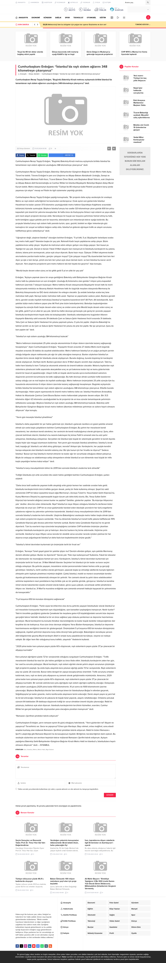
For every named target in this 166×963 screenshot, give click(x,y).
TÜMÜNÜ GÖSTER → (142, 25)
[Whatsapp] (42, 946)
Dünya (31, 74)
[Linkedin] (29, 946)
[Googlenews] (38, 946)
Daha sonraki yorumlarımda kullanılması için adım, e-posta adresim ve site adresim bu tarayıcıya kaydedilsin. (58, 789)
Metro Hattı (41, 749)
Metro (35, 749)
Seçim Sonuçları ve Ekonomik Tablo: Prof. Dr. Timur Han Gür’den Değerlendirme (30, 842)
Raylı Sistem (50, 749)
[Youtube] (33, 946)
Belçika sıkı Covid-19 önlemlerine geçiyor (141, 127)
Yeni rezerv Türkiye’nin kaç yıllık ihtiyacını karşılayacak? (140, 79)
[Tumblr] (46, 946)
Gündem (37, 74)
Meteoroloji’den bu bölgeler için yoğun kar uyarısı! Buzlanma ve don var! (74, 24)
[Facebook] (17, 946)
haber (27, 954)
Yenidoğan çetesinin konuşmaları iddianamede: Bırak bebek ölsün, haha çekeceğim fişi (64, 842)
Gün (25, 749)
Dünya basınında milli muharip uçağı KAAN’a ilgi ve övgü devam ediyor (65, 54)
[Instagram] (25, 946)
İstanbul (29, 749)
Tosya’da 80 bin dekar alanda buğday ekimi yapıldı (30, 53)
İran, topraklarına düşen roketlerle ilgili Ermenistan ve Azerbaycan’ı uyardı (99, 842)
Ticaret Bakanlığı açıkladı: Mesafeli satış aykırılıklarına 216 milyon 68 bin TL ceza (141, 117)
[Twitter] (21, 946)
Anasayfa (23, 74)
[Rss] (50, 946)
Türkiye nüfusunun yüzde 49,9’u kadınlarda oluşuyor (30, 880)
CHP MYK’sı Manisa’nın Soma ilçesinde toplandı (134, 53)
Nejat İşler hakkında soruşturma (138, 90)
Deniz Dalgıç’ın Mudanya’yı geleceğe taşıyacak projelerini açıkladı (100, 54)
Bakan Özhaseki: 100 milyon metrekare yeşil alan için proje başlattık (63, 881)
